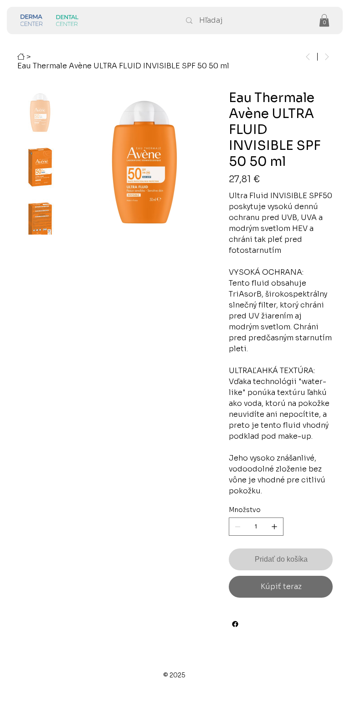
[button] (324, 20)
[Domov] (21, 56)
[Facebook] (235, 624)
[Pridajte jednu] (274, 526)
